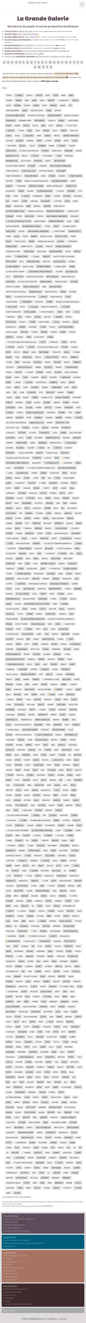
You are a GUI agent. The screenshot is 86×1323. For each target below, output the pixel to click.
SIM (43, 478)
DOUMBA (51, 573)
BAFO (43, 568)
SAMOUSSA (70, 624)
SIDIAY (48, 1062)
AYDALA (78, 1087)
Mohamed (63, 629)
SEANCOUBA (56, 1097)
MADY (66, 140)
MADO (46, 488)
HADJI (55, 860)
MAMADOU (10, 120)
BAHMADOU (11, 327)
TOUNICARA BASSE (44, 191)
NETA (16, 1021)
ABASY (18, 508)
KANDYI (15, 201)
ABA (39, 553)
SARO (48, 196)
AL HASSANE (66, 1087)
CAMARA (34, 377)
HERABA (53, 105)
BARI (42, 886)
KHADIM (9, 745)
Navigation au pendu (66, 1201)
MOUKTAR (41, 1157)
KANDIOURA (29, 251)
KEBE (27, 100)
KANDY (51, 805)
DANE (30, 740)
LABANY (57, 402)
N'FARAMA (78, 196)
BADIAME (68, 150)
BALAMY (9, 594)
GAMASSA (10, 1132)
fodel (20, 956)
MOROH (21, 714)
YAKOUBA (10, 860)
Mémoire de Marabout (13, 1267)
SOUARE (31, 166)
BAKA (56, 750)
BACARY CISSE (61, 236)
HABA (45, 664)
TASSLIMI (59, 951)
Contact (7, 1301)
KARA (21, 130)
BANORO (48, 699)
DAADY (20, 498)
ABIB (23, 921)
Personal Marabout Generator (16, 1240)
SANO (52, 594)
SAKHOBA (19, 1067)
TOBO (17, 780)
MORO (10, 911)
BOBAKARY (10, 191)
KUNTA (63, 130)
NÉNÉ (17, 835)
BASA (56, 508)
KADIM (10, 775)
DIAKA (41, 448)
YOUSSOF (24, 1173)
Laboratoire (9, 1252)
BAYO (22, 307)
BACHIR (19, 996)
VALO (34, 931)
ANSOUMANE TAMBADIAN (60, 166)
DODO (78, 1183)
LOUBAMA (21, 583)
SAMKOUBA (38, 765)
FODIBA (52, 176)
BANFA (36, 105)
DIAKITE (58, 110)
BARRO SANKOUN (42, 719)
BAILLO (59, 125)
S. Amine (22, 911)
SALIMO (9, 397)
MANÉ (32, 322)
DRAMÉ (78, 150)
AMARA (45, 1147)
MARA (72, 664)
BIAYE (8, 296)
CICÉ (16, 946)
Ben (29, 699)
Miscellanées (10, 1286)
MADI (16, 810)
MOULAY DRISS (29, 599)
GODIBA (76, 634)
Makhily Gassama (35, 211)
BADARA (37, 206)
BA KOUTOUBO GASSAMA (63, 256)
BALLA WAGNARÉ (26, 453)
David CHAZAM (12, 609)
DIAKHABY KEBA (33, 261)
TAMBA (70, 392)
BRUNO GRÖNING (28, 674)
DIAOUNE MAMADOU (22, 724)
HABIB (61, 770)
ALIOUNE (73, 860)
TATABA (74, 347)
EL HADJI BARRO (12, 266)
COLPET (73, 896)
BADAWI (47, 317)
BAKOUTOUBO (52, 357)
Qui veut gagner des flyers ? (15, 1255)
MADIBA (47, 402)
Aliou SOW (12, 307)
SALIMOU (51, 120)
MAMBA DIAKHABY (63, 246)
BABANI (68, 417)
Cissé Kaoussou (29, 171)
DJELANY (52, 815)
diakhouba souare (46, 241)
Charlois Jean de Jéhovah (17, 458)
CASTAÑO (29, 135)
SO (48, 1173)
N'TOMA (67, 196)
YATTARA (22, 432)
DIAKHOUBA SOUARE (35, 276)
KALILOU (9, 629)
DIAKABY (19, 417)
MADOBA (57, 724)
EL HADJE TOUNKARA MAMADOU (58, 543)
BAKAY (9, 256)
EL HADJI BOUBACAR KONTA (19, 221)
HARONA (51, 659)
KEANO (74, 684)
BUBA (39, 135)
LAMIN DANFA (60, 266)
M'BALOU (23, 860)
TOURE (43, 327)
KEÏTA (27, 1047)
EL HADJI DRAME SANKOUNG (33, 619)
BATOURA (45, 870)
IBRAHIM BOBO (55, 588)
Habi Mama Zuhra (16, 664)
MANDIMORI (21, 1142)
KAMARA (36, 1027)
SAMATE (49, 246)
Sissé (69, 221)
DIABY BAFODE (56, 296)
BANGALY (54, 342)
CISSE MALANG (61, 281)
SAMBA (39, 407)
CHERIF (20, 568)
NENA (18, 679)
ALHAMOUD (66, 538)
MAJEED (19, 140)
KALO (51, 1047)
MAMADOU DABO (13, 251)
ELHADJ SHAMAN (62, 397)
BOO (59, 865)
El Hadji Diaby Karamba (40, 820)
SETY (27, 523)
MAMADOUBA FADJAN (15, 659)
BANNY (61, 120)
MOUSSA (38, 548)
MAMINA (29, 513)
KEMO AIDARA (34, 1122)
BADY (35, 770)
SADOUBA (43, 599)
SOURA (26, 196)
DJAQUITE (39, 302)
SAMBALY (10, 916)
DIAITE (25, 236)
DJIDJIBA (37, 362)
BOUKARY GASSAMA (36, 115)
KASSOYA (74, 130)
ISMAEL (9, 357)
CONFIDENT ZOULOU (37, 936)
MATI (57, 458)
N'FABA (9, 795)
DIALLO (53, 896)
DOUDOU (48, 367)
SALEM (78, 523)
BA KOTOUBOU (22, 624)
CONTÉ (9, 583)
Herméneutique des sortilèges (16, 1231)
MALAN (27, 795)
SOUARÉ (9, 140)
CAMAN (18, 604)
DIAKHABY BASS (31, 176)
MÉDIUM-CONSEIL (36, 186)
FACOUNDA (72, 508)
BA (63, 508)
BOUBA (18, 518)
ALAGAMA (68, 463)
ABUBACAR (18, 206)
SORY (25, 609)
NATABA (9, 1178)
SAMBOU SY (71, 186)
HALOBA (20, 639)
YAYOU (20, 614)
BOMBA (54, 664)
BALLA (25, 352)
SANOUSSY (67, 1152)
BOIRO (54, 644)
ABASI (16, 755)
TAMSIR (72, 740)
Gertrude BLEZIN (22, 543)
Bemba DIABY (55, 286)
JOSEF (24, 201)
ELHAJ (30, 1037)
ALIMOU (45, 558)
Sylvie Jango (11, 332)
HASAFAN (33, 493)
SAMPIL (9, 518)
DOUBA (62, 412)
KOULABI (29, 1072)
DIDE (18, 397)
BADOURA (10, 931)
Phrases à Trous (10, 1273)
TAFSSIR (19, 1062)
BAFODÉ (67, 649)
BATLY (27, 508)
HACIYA (43, 493)
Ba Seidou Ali (71, 271)
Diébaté (9, 216)
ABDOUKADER (72, 1127)
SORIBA (72, 261)
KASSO (35, 156)
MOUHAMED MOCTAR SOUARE (37, 604)
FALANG (47, 1188)
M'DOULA (10, 1107)
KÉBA (8, 946)
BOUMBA (20, 448)
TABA (29, 337)
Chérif (66, 458)
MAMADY (66, 765)
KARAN (49, 422)
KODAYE (9, 639)
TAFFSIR (48, 750)
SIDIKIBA (62, 896)
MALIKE (20, 1107)
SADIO (34, 538)
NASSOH (20, 775)
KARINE (40, 533)
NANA (53, 629)
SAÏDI (8, 896)
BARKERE (9, 649)
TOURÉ (66, 971)
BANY (28, 981)
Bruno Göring (12, 674)
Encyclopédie (10, 1216)
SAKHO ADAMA (12, 538)
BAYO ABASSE (52, 276)
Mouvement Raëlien (67, 468)
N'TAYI (17, 760)
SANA (29, 130)
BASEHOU (65, 453)
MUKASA (52, 986)
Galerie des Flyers (13, 1222)
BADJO (17, 352)
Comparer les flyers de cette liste (16, 1197)
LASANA (61, 241)
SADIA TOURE (28, 266)
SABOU (9, 402)
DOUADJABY (69, 926)
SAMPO (74, 961)
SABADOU (19, 825)
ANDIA (18, 382)
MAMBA (19, 966)
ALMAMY (36, 543)
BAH (20, 317)
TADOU (9, 1062)
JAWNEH (27, 1152)
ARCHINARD (20, 1092)
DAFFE (78, 1188)
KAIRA (8, 236)
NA (7, 870)
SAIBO (39, 634)
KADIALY (15, 870)
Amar (56, 322)
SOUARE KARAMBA (13, 1097)
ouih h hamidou (64, 548)
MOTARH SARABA (46, 171)
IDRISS (54, 538)
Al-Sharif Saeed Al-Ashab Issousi (22, 342)
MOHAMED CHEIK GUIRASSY (40, 271)
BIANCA (78, 770)
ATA (46, 634)
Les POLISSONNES (66, 327)
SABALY (51, 1067)
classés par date (18, 31)
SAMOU (69, 523)
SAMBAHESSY (11, 1173)
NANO (8, 488)
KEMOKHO (10, 1057)
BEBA (49, 1082)
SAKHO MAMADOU (44, 734)
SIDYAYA (24, 332)
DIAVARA (39, 1037)
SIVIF (36, 478)
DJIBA (77, 412)
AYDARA (38, 810)
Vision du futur (9, 1279)
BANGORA (10, 1077)
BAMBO (19, 95)
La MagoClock (9, 1246)
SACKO (52, 327)
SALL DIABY (61, 171)
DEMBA (38, 367)
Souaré (39, 246)
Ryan (32, 145)
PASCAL (48, 407)
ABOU (27, 644)
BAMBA (22, 327)
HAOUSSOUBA (75, 432)
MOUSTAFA (58, 760)
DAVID (31, 347)
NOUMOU (53, 483)
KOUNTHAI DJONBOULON (48, 347)
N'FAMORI (76, 397)
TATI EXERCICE (21, 805)
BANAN (56, 498)
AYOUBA (27, 800)
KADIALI (38, 317)
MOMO (46, 130)
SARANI (40, 216)
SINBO (45, 518)
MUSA (71, 382)
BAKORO (57, 352)
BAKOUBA (66, 679)
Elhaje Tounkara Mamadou (36, 181)
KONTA (45, 427)
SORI (34, 1173)
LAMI (69, 780)
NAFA (8, 352)
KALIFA (48, 372)
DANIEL (50, 337)
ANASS (9, 760)
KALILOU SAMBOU (68, 1117)
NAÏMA (32, 1021)
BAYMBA (53, 377)
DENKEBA (10, 498)
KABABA (20, 337)
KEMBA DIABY (11, 246)
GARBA (49, 302)
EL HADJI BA (11, 553)
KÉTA (43, 342)
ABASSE (73, 599)
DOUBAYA (32, 392)
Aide (55, 1201)
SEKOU (75, 100)
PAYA (17, 1147)
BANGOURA (11, 322)
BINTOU (63, 891)
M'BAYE (39, 95)
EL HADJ (58, 372)
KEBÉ (20, 563)
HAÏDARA (34, 201)
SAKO (18, 790)
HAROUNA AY (59, 206)
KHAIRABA (10, 669)
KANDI (63, 599)
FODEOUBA (22, 931)
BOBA (47, 1072)
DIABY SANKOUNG (13, 312)
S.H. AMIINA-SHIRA (67, 986)
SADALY (60, 1067)
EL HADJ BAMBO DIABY (15, 115)
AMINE (51, 145)
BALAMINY (10, 453)
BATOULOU (66, 750)
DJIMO (48, 901)
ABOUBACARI (59, 161)
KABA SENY (10, 1122)
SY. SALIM (51, 770)
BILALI (43, 976)
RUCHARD (12, 145)
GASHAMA (64, 845)
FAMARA (52, 921)
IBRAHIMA (59, 1183)
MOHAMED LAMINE (30, 729)
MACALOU (29, 216)
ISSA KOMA (41, 251)
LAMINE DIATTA (75, 231)
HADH (29, 901)
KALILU (17, 135)
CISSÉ (29, 417)
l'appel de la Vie (36, 422)
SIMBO (34, 694)
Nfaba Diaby (13, 729)
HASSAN (61, 886)
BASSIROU (20, 1037)
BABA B (9, 186)
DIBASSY (46, 256)
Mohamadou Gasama (16, 291)
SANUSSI (29, 1067)
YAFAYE (73, 342)
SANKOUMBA (73, 120)
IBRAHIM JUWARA (48, 563)
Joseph (36, 256)
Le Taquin (7, 1258)
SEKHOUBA (55, 558)
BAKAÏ (41, 865)
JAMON (58, 810)
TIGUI (55, 432)
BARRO (47, 135)
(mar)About (8, 1298)
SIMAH (39, 1057)
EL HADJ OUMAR (30, 976)
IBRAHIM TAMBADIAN (55, 211)
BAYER (68, 951)
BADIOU (75, 845)
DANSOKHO (56, 150)
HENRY (59, 1016)
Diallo (60, 573)
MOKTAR (46, 261)
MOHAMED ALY (71, 734)
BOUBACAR (64, 936)
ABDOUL (58, 513)
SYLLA (8, 468)
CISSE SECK (18, 276)
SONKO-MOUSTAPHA (23, 1162)
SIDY (58, 478)
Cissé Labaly (11, 302)
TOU (80, 191)
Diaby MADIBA (58, 518)
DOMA (51, 886)
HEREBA (17, 105)
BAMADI (43, 166)
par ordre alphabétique (21, 34)
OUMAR (72, 145)
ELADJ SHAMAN (71, 372)
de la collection (21, 37)
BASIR (8, 755)
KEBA (34, 100)
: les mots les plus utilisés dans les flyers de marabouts (36, 51)
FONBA (66, 402)
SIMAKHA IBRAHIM (56, 221)
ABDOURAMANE (12, 110)
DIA (44, 815)
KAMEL (62, 714)
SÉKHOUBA (68, 558)
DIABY (73, 181)
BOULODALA (61, 528)
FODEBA (45, 150)
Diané (20, 437)
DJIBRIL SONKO (69, 226)
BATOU (37, 1188)
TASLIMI (34, 332)
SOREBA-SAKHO (70, 568)
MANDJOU (27, 357)
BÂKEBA (71, 886)
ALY (68, 1147)
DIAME (21, 191)
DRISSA (9, 679)
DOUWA (45, 1102)
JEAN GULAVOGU (24, 367)
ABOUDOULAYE (37, 110)
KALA (72, 488)
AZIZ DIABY (63, 850)
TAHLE (15, 196)
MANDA (21, 347)
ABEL (53, 745)
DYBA (70, 493)
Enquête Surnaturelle (12, 1292)
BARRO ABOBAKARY (55, 186)
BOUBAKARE (13, 991)
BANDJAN (66, 377)
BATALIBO (39, 437)
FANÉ (26, 694)
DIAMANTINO (22, 649)
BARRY (31, 241)
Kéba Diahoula (68, 276)
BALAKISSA (36, 463)
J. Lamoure (11, 820)
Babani (45, 669)
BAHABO (76, 377)
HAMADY (29, 956)
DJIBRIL (24, 820)
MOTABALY (10, 1011)
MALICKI (9, 684)
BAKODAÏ (44, 538)
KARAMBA (69, 407)
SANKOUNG (50, 614)
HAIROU (55, 634)
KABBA (43, 709)
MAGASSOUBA (65, 881)
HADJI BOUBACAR (43, 1127)
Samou (29, 95)
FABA (17, 357)
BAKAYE (11, 130)
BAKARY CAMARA (71, 115)
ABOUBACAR (29, 588)
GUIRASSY (72, 563)
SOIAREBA (19, 1072)
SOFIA (74, 140)
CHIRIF (18, 181)
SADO (78, 805)
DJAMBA (39, 513)
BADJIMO (10, 367)
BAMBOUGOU (55, 442)
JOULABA (22, 493)
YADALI (18, 795)
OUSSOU (31, 483)
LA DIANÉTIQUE (22, 473)
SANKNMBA (26, 302)
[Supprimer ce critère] (67, 77)
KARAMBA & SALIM (51, 679)
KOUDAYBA (54, 473)
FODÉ (56, 95)
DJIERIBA (41, 145)
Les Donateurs (9, 1295)
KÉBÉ (28, 206)
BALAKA (26, 1102)
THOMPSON (55, 568)
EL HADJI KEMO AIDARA (15, 166)
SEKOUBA (47, 523)
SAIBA (8, 483)
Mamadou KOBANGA (38, 583)
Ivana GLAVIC (59, 261)
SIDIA (8, 392)
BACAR (73, 473)
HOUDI (74, 1011)
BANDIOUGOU (48, 639)
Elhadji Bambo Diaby (32, 226)
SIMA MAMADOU (26, 1057)
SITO (41, 392)
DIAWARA (38, 161)
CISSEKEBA (10, 407)
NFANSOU (37, 508)
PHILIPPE (34, 669)
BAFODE (9, 181)
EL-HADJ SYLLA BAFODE (28, 150)
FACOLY (9, 1037)
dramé (22, 231)
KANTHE (56, 719)
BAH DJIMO (29, 689)
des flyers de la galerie (24, 53)
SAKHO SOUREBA (13, 286)
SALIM (8, 105)
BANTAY (61, 745)
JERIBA (35, 397)
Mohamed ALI (12, 1137)
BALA (17, 503)
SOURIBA (48, 966)
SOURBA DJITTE (52, 463)
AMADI (10, 699)
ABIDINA (56, 578)
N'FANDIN (64, 483)
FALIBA (76, 649)
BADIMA (73, 503)
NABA (17, 488)
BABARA (46, 578)
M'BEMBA (34, 860)
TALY (71, 614)
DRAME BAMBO (56, 251)
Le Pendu (7, 1264)
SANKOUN (42, 588)
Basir (20, 407)
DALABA (30, 191)
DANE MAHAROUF (13, 654)
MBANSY (9, 337)
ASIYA (56, 226)
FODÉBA (53, 493)
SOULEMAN (18, 468)
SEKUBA (44, 332)
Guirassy (34, 307)
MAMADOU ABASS (13, 855)
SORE (41, 1173)
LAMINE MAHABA (23, 573)
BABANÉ (17, 976)
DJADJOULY (52, 1037)
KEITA (51, 125)
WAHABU (57, 941)
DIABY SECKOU (12, 171)
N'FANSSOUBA (34, 850)
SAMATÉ (56, 1173)
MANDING (53, 1001)
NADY (41, 1021)
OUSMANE (21, 186)
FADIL (37, 664)
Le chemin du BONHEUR (16, 422)
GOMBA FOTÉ (46, 397)
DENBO (59, 689)
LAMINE (17, 125)
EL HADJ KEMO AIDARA (15, 271)
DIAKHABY (74, 216)
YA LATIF (32, 432)
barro (16, 236)
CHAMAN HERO (71, 367)
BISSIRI (19, 216)
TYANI (43, 755)
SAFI (59, 156)
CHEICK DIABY (59, 231)
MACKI (44, 684)
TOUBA (64, 347)
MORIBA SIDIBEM (43, 266)
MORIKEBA (56, 649)
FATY (63, 1032)
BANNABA (42, 442)
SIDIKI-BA (36, 523)
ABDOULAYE (11, 150)
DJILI (70, 412)
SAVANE (57, 362)
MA (7, 201)
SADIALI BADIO (40, 221)
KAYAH (26, 125)
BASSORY (50, 392)
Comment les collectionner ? (15, 1289)
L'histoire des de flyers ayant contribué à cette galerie (37, 56)
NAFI (66, 1042)
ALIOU (31, 553)
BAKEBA (9, 1047)
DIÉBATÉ (9, 417)
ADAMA (29, 382)
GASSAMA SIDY (12, 634)
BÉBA (71, 95)
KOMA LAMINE (29, 312)
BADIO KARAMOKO (14, 176)
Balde (63, 291)
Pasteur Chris (51, 453)
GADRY (61, 825)
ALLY (45, 629)
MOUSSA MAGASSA (24, 734)
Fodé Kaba (71, 442)
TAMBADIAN (56, 387)
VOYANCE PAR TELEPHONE (24, 296)
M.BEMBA (26, 755)
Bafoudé (26, 362)
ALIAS (43, 694)
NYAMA (64, 644)
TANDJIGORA (20, 241)
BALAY (8, 503)
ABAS (45, 745)
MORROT (18, 875)
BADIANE (9, 448)
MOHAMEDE (39, 120)
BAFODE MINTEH (54, 115)
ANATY (43, 594)
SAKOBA (26, 780)
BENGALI (25, 906)
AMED (78, 689)
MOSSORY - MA (62, 422)
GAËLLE (35, 840)
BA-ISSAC (39, 503)
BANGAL (36, 795)
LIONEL (57, 140)
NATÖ (73, 483)
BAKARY (48, 528)
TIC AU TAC (72, 125)
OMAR (8, 95)
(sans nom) (30, 941)
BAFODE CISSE (46, 236)
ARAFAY (9, 508)
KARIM (63, 740)
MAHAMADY (45, 941)
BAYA (40, 498)
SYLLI (77, 312)
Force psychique (10, 1276)
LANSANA (19, 901)
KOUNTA (75, 528)
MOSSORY (19, 891)
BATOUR (52, 609)
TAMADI (62, 553)
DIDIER (45, 1167)
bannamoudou (61, 533)
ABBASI (41, 659)
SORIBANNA (37, 196)
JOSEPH (48, 140)
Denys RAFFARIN (44, 689)
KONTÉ (26, 1027)
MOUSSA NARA (42, 740)
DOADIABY (45, 201)
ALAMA (9, 1092)
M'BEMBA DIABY (25, 120)
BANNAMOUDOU (52, 437)
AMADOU (10, 614)
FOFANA (60, 191)
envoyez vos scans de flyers (21, 1206)
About (55, 1319)
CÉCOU (38, 1042)
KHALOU (76, 820)
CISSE (68, 296)
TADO (34, 594)
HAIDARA (68, 448)
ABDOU (57, 135)
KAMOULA (30, 533)
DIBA (43, 125)
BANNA (18, 100)
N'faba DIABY (45, 281)
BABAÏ (75, 201)
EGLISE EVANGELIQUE (34, 412)
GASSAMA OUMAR (25, 1132)
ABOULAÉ (65, 634)
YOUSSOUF (18, 704)
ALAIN (22, 392)
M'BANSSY (59, 523)
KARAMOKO (64, 100)
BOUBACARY (32, 568)
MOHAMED (47, 156)
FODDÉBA (40, 956)
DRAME (74, 1042)
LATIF (41, 674)
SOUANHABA (55, 931)
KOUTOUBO (26, 161)
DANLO (9, 1042)
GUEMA (21, 740)
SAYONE (70, 1067)
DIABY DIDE (10, 231)
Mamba (66, 322)
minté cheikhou (47, 312)
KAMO (8, 135)
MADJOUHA (11, 261)
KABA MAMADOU (70, 931)
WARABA (30, 140)
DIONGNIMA (50, 825)
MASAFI (51, 100)
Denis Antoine (65, 921)
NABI (51, 1016)
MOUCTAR (35, 649)
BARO (48, 498)
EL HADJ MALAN (22, 594)
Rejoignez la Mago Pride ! (14, 1225)
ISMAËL (79, 417)
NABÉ (55, 604)
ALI (70, 105)
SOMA (26, 478)
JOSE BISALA (75, 644)
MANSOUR (10, 563)
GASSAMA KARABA (59, 181)
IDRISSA (69, 317)
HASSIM (17, 800)
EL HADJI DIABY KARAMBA (18, 815)
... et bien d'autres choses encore (17, 1304)
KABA (44, 105)
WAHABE (55, 427)
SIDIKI (70, 639)
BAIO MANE (43, 352)
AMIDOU (34, 881)
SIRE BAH (76, 437)
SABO (42, 100)
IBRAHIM (47, 206)
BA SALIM (49, 548)
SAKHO (47, 362)
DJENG (55, 669)
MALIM (36, 488)
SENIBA (61, 659)
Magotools (9, 1237)
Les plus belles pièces (10, 1201)
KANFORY (54, 1117)
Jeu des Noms (9, 1270)
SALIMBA (46, 654)
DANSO (78, 538)
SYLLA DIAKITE (27, 634)
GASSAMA (69, 156)
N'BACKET (38, 855)
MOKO (48, 1137)
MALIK (25, 110)
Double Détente (10, 1261)
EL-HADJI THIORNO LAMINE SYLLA (41, 468)
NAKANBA (23, 669)
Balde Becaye (36, 291)
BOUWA (58, 201)
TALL (8, 196)
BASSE (68, 251)
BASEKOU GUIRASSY (49, 307)
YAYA (59, 1047)
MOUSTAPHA (41, 382)
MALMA (27, 488)
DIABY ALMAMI (76, 176)
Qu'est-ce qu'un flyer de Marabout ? (19, 1219)
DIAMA (57, 785)
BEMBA (34, 236)
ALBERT (63, 664)
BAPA (8, 800)
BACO (25, 865)
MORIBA (61, 775)
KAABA (9, 528)
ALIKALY (62, 145)
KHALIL (70, 775)
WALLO (9, 372)
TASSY (8, 588)
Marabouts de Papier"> (38, 2)
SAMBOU (31, 659)
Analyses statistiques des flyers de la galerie (36, 1201)
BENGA (45, 840)
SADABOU (37, 458)
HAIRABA (77, 588)
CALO (48, 533)
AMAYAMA (27, 810)
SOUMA (29, 407)
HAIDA (63, 860)
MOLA (55, 130)
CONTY (43, 609)
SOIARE (29, 891)
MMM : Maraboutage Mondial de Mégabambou (24, 1243)
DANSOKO (10, 432)
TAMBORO (10, 317)
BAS (72, 840)
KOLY (35, 1047)
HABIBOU (74, 357)
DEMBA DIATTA (12, 156)
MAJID (36, 760)
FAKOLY (58, 448)
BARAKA (28, 528)
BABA (63, 95)
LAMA (77, 750)
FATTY (62, 493)
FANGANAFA (39, 573)
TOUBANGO (44, 432)
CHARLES (34, 387)
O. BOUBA (30, 498)
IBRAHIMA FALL (11, 161)
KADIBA (19, 684)
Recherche (9, 1310)
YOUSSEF (75, 971)
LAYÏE (55, 488)
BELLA (8, 694)
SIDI (20, 513)
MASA (37, 745)
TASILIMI (19, 533)
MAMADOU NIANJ (13, 1183)
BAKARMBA (26, 503)
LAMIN (63, 684)
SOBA (79, 1067)
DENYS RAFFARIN (42, 891)
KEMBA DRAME (12, 619)
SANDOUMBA (68, 478)
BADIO (48, 161)
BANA (48, 95)
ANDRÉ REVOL (11, 719)
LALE (8, 1162)
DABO (17, 377)
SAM (76, 221)
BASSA (35, 790)
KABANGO (10, 493)
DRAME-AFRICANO (70, 135)
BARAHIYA (62, 709)
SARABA (62, 176)
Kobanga (10, 714)
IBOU (21, 261)
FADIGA (27, 105)
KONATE (48, 458)
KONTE (26, 1183)
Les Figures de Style (11, 1228)
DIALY (67, 724)
